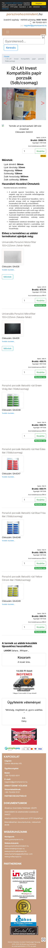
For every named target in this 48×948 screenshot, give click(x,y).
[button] (5, 103)
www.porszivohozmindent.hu (16, 846)
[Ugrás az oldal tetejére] (43, 940)
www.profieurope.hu (12, 856)
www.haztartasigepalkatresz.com (18, 854)
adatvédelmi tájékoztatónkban (14, 3)
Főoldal (6, 56)
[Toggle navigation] (7, 31)
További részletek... (8, 270)
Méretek (8, 277)
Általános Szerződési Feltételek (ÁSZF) (20, 808)
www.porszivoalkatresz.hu (15, 851)
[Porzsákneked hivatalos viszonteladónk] (23, 906)
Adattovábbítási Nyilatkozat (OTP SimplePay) (23, 818)
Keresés (11, 47)
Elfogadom (39, 3)
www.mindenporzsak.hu (14, 848)
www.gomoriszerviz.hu (13, 839)
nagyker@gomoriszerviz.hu (35, 25)
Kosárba (40, 151)
